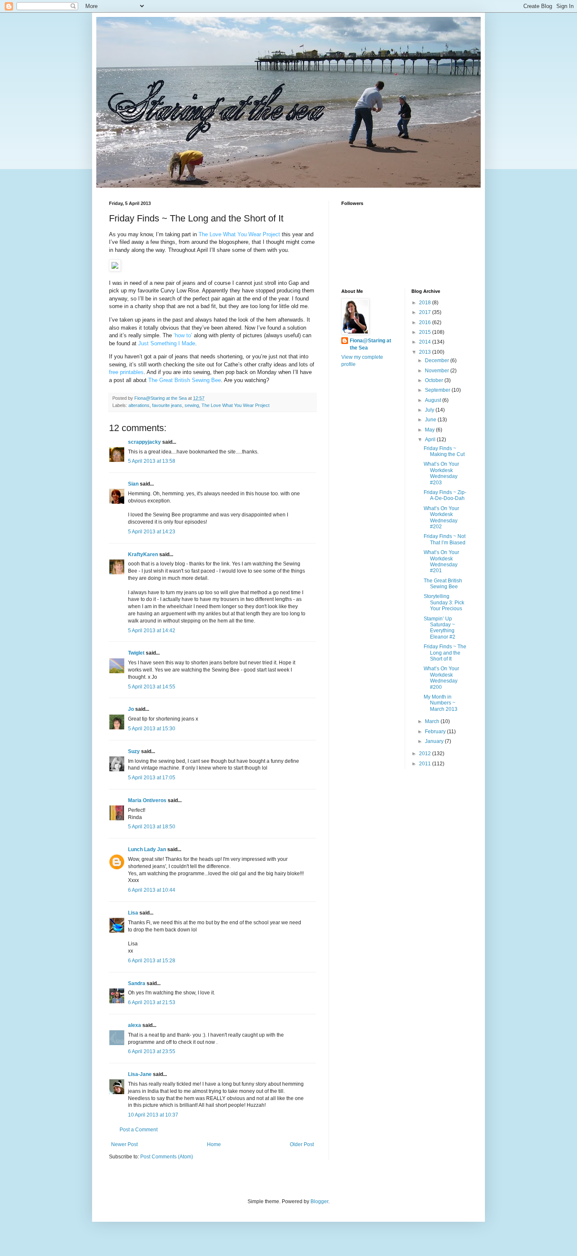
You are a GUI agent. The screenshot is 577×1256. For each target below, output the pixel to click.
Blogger (319, 1201)
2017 (425, 312)
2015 (425, 332)
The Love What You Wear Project (235, 405)
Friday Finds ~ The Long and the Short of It (445, 653)
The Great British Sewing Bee (443, 584)
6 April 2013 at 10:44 (151, 890)
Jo (131, 709)
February (436, 731)
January (435, 741)
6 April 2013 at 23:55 (151, 1051)
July (430, 410)
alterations (139, 405)
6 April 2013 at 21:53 (151, 1002)
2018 (425, 303)
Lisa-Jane (140, 1074)
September (438, 390)
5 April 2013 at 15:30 (151, 729)
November (437, 371)
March (433, 721)
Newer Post (124, 1144)
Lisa (133, 913)
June (431, 420)
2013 (425, 352)
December (437, 360)
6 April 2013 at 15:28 (151, 961)
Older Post (302, 1144)
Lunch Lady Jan (147, 849)
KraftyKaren (143, 554)
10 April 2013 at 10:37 (153, 1115)
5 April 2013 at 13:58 (151, 461)
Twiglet (136, 653)
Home (214, 1144)
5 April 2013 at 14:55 (151, 687)
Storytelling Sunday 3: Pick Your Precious (444, 602)
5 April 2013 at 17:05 (151, 778)
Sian (133, 484)
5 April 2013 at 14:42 (151, 630)
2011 (425, 764)
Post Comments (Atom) (166, 1157)
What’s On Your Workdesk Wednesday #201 (441, 561)
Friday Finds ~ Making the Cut (444, 451)
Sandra (136, 983)
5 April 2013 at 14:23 (151, 532)
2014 (425, 342)
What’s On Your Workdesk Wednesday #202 (441, 517)
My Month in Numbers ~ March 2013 (440, 703)
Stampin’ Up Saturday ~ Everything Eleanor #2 (439, 628)
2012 (425, 753)
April (431, 439)
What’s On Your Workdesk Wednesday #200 (441, 678)
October (434, 380)
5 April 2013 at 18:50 (151, 827)
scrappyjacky (144, 442)
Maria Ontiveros (147, 800)
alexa (134, 1025)
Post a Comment (139, 1130)
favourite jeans (167, 405)
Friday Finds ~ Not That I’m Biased (444, 539)
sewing (192, 405)
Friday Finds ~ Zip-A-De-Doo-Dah (445, 495)
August (433, 400)
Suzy (134, 751)
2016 (425, 322)
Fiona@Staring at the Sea (370, 344)
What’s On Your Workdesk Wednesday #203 (441, 473)
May (430, 430)
